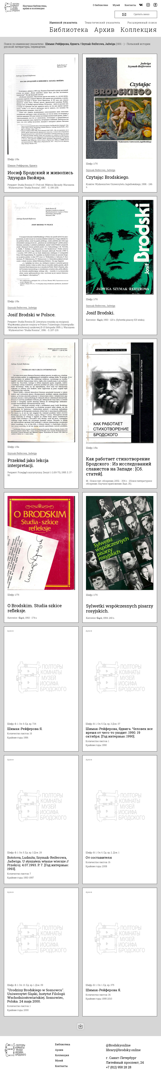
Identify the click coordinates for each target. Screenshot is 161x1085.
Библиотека (69, 29)
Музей (59, 1060)
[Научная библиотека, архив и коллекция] (12, 7)
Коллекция (139, 29)
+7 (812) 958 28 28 (118, 1067)
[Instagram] (148, 5)
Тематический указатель (102, 22)
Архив (104, 29)
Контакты (61, 1066)
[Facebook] (155, 5)
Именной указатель (64, 22)
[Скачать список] (80, 1026)
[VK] (141, 5)
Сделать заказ (141, 14)
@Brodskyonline (118, 1045)
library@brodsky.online (123, 1050)
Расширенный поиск (142, 22)
